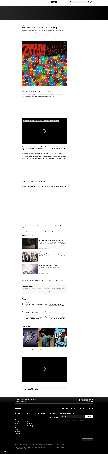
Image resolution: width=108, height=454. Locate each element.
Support (28, 419)
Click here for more (59, 231)
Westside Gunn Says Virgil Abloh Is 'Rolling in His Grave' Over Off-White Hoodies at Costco (56, 305)
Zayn (23, 91)
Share (38, 37)
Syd (46, 280)
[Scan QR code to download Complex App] (91, 400)
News (50, 280)
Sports (16, 423)
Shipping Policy (30, 421)
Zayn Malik (61, 280)
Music (23, 25)
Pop (53, 280)
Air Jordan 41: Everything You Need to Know (34, 305)
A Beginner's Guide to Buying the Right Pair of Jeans (45, 350)
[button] (44, 130)
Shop (28, 416)
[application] (44, 131)
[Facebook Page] (71, 408)
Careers (40, 416)
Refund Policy (30, 423)
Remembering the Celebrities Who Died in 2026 (58, 311)
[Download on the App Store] (83, 400)
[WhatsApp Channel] (77, 408)
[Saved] (88, 2)
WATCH (75, 5)
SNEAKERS (35, 5)
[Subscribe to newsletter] (89, 416)
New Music (32, 280)
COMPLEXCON (81, 5)
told (49, 146)
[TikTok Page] (89, 408)
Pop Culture (40, 251)
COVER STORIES (63, 5)
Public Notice (49, 439)
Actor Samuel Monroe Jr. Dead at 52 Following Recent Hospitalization (33, 311)
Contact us (40, 417)
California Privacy (39, 439)
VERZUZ (69, 5)
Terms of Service (86, 420)
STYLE (29, 5)
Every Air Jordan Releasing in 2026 (29, 349)
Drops (28, 417)
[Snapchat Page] (86, 408)
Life (16, 425)
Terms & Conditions (19, 439)
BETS (57, 5)
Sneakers (27, 302)
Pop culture (17, 421)
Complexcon (18, 431)
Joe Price (40, 248)
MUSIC (40, 5)
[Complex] (54, 2)
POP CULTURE (51, 5)
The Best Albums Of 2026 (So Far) (60, 349)
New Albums (37, 280)
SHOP (25, 5)
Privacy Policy (78, 420)
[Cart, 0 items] (92, 2)
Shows (16, 429)
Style (39, 347)
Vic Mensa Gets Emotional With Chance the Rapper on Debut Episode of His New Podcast (57, 318)
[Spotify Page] (92, 408)
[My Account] (90, 2)
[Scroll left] (23, 337)
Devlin (43, 280)
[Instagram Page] (80, 408)
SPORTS (45, 5)
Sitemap (64, 439)
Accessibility (57, 439)
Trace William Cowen (29, 286)
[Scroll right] (66, 337)
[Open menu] (16, 2)
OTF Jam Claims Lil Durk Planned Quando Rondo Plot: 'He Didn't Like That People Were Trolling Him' (34, 318)
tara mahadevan (41, 261)
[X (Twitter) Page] (74, 408)
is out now (49, 91)
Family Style (17, 433)
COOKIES (70, 439)
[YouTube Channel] (83, 408)
